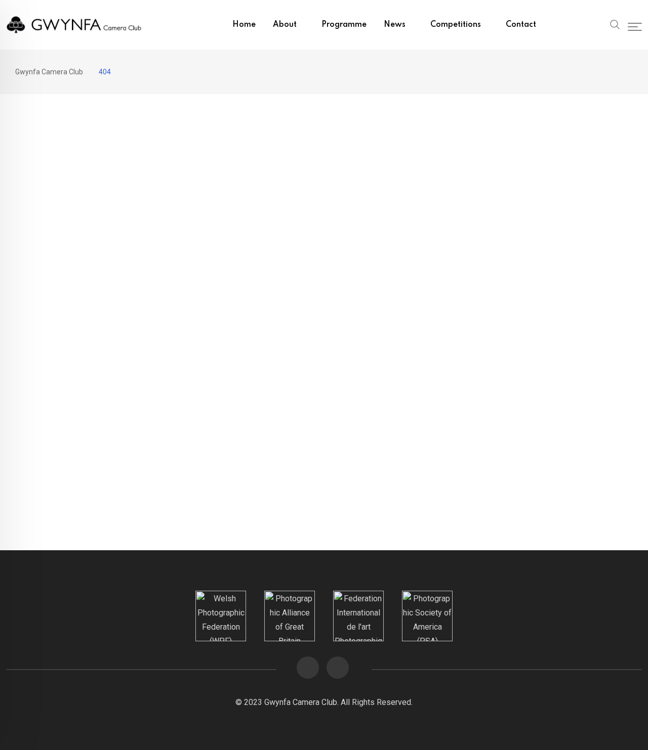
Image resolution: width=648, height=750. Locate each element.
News (395, 25)
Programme (344, 25)
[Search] (615, 24)
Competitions (455, 25)
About (285, 25)
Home (244, 25)
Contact (521, 25)
